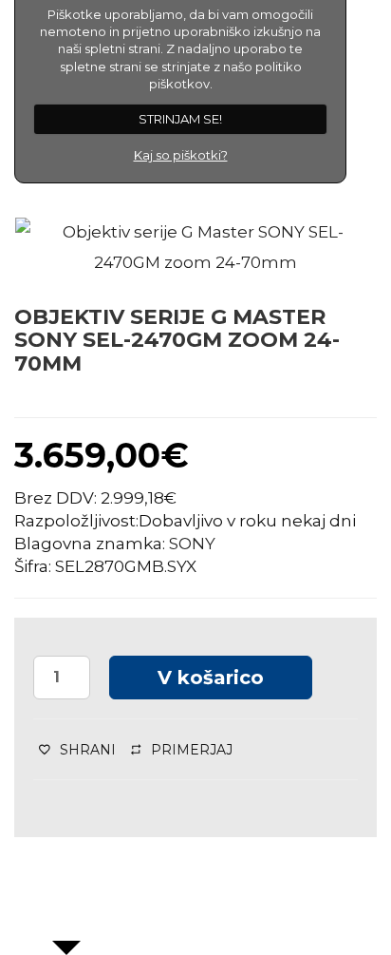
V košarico (211, 677)
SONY (192, 543)
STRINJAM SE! (180, 118)
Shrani (88, 749)
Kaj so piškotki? (181, 154)
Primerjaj (192, 749)
